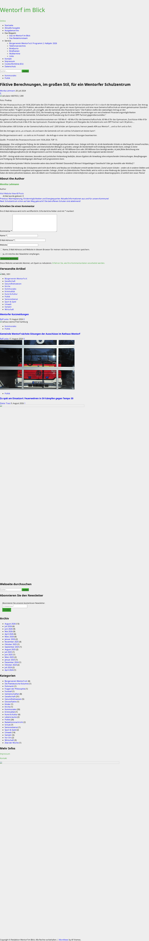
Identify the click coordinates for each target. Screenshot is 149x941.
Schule (7, 724)
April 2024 (9, 670)
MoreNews (63, 939)
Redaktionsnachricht (14, 722)
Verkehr (8, 307)
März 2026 (9, 636)
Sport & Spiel (10, 301)
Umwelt (8, 304)
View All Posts (18, 193)
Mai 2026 (9, 631)
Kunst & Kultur (11, 294)
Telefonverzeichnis (17, 46)
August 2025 (10, 649)
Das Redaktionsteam (18, 38)
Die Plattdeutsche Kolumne (17, 683)
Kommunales (10, 75)
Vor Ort (8, 737)
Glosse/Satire (10, 701)
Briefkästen (14, 51)
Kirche (7, 286)
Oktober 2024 (11, 665)
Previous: (54, 198)
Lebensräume (11, 717)
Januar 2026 (10, 639)
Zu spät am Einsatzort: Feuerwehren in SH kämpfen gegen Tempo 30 (36, 398)
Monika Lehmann (8, 90)
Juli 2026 (8, 626)
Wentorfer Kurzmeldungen (14, 314)
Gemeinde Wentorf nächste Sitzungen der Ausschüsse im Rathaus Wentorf (40, 333)
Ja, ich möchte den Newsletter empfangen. (21, 254)
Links (11, 56)
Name (3, 235)
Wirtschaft (9, 309)
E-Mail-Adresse (7, 240)
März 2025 (9, 657)
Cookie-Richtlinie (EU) (14, 64)
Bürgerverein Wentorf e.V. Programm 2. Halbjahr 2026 (33, 43)
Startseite (9, 25)
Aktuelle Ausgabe (12, 28)
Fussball (8, 691)
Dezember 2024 (12, 662)
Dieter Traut (5, 403)
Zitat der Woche (12, 742)
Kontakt (8, 58)
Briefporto (14, 48)
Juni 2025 (9, 654)
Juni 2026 (9, 629)
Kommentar (6, 231)
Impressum (10, 61)
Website (3, 245)
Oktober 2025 (11, 644)
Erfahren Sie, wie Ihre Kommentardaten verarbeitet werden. (78, 263)
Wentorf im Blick (22, 10)
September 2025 (12, 647)
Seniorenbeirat (11, 299)
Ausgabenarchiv (12, 30)
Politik (7, 78)
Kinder (7, 704)
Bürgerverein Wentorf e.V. (16, 278)
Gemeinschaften (12, 694)
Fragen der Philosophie (15, 689)
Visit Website (6, 193)
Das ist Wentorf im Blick (19, 35)
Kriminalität (10, 291)
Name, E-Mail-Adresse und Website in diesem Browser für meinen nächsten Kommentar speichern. (46, 249)
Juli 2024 (8, 667)
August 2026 (10, 623)
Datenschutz (10, 66)
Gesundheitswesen (13, 283)
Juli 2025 (8, 652)
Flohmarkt (9, 686)
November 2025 (12, 641)
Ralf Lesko (4, 319)
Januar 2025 (10, 659)
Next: (40, 201)
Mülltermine (14, 53)
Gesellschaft (10, 281)
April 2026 (9, 634)
